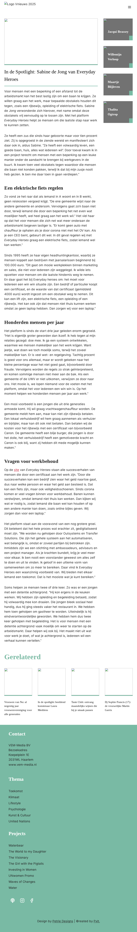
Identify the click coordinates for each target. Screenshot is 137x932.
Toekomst (16, 791)
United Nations (19, 821)
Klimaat (14, 797)
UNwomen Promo (21, 875)
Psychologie (17, 809)
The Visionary (18, 857)
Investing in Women (22, 869)
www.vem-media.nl (23, 764)
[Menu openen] (129, 7)
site (16, 470)
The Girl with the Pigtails (26, 863)
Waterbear (16, 845)
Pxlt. (97, 921)
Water (13, 888)
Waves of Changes (22, 881)
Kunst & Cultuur (20, 815)
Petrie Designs (62, 921)
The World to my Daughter (27, 851)
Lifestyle (15, 803)
